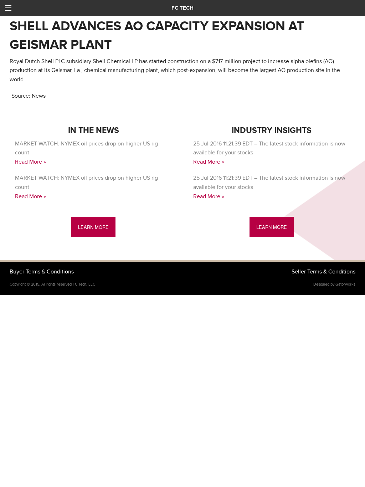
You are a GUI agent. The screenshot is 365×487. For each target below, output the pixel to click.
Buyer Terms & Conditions (42, 271)
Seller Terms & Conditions (323, 271)
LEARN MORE (93, 227)
